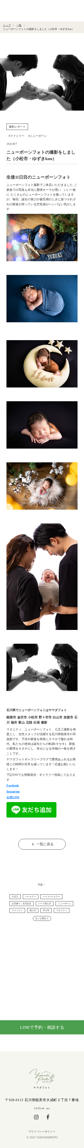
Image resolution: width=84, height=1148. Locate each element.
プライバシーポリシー (42, 1131)
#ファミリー (16, 135)
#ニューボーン (37, 135)
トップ (7, 25)
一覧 (19, 25)
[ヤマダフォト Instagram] (36, 1117)
